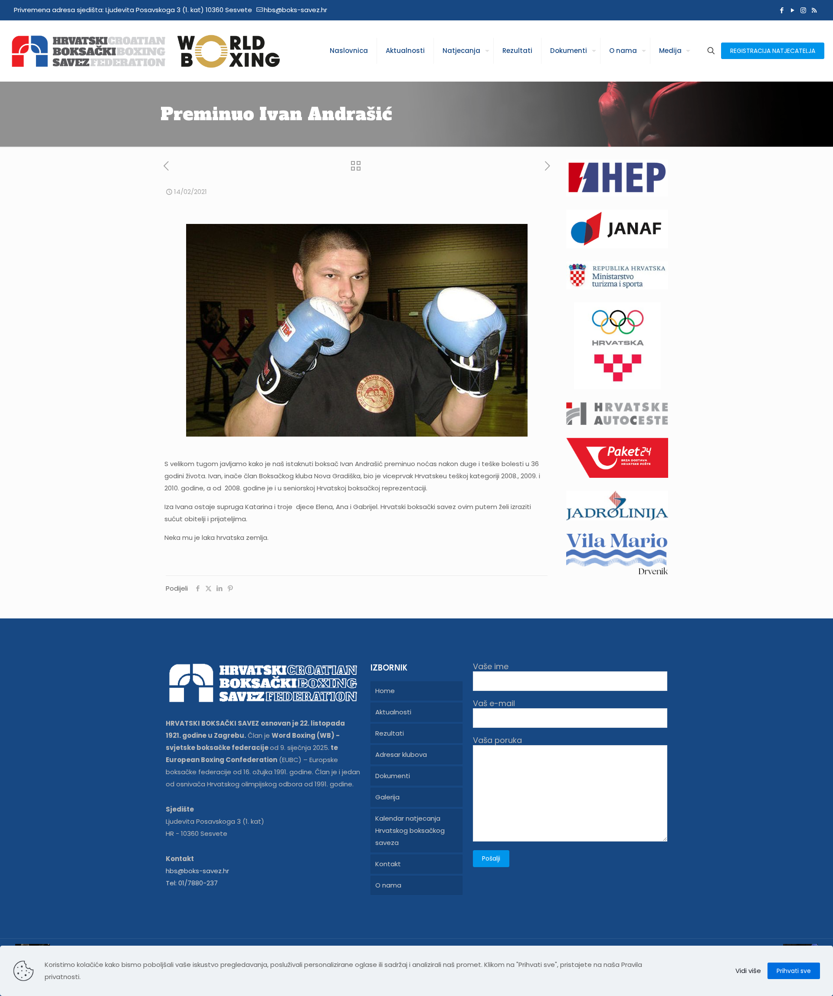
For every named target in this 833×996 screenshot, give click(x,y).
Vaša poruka (497, 741)
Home (385, 690)
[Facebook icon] (781, 10)
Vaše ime (490, 667)
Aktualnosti (393, 712)
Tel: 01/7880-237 (192, 883)
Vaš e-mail (494, 704)
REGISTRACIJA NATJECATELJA (772, 50)
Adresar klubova (401, 754)
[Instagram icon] (803, 10)
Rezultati (389, 733)
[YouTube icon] (792, 10)
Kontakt (388, 863)
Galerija (387, 797)
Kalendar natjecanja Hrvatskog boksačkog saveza (410, 830)
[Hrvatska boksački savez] (145, 50)
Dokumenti (392, 775)
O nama (388, 885)
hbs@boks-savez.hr (295, 9)
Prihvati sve (794, 970)
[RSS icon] (814, 10)
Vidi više (748, 970)
